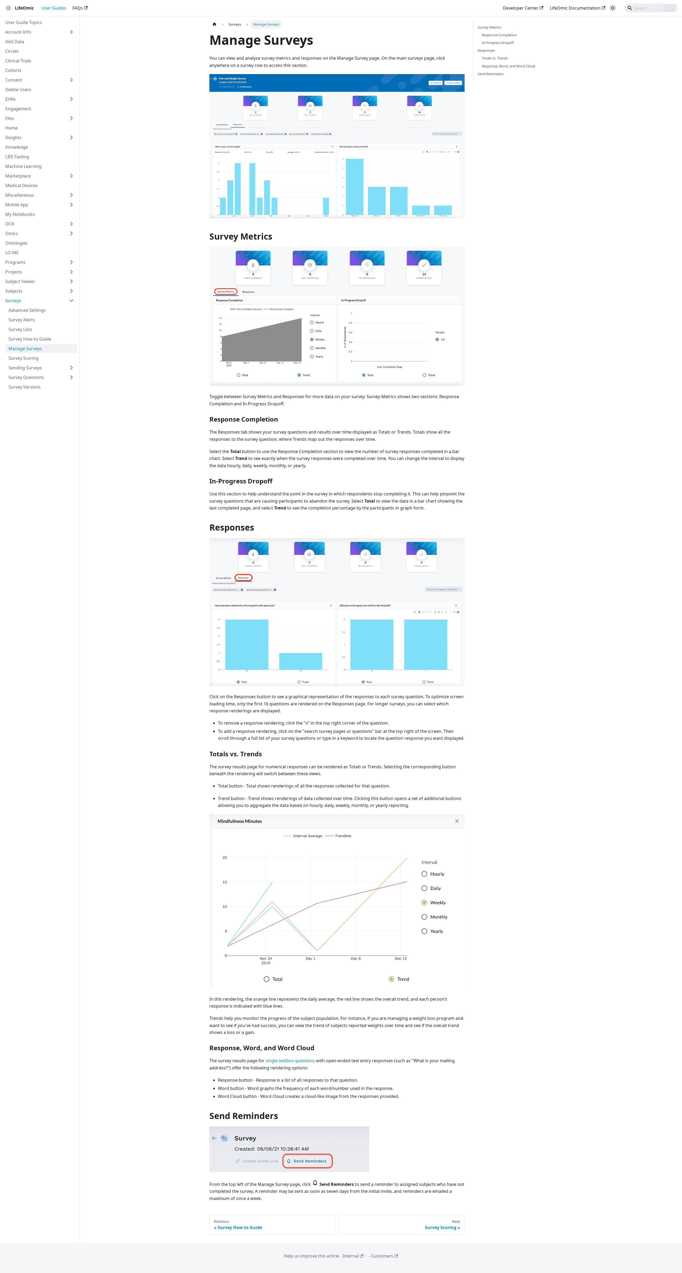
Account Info (18, 32)
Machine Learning (23, 166)
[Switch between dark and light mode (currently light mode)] (612, 8)
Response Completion (499, 35)
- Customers (381, 1256)
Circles (12, 51)
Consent (13, 80)
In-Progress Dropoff (498, 42)
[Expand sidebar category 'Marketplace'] (71, 176)
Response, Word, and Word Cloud (508, 66)
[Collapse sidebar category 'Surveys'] (71, 300)
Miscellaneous (19, 195)
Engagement (18, 109)
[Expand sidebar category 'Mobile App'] (71, 204)
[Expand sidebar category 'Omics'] (71, 233)
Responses (486, 50)
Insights (13, 137)
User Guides (53, 8)
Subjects (13, 291)
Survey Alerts (22, 320)
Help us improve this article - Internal (321, 1256)
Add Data (14, 42)
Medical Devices (21, 185)
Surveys (13, 301)
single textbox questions (290, 1061)
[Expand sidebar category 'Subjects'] (71, 291)
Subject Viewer (20, 281)
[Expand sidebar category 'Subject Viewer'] (71, 281)
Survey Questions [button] (26, 377)
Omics (11, 233)
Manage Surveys (25, 348)
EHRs (10, 99)
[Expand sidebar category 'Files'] (71, 118)
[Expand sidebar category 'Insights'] (71, 137)
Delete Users (18, 89)
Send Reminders (491, 73)
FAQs (77, 8)
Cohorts (13, 70)
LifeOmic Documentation (575, 8)
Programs (15, 262)
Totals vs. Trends (495, 58)
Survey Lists (20, 329)
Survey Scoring (24, 358)
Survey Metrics (489, 27)
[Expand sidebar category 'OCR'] (71, 224)
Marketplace (18, 176)
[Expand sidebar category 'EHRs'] (71, 99)
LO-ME (12, 253)
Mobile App (16, 205)
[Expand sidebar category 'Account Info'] (71, 32)
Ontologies (16, 243)
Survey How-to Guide (30, 339)
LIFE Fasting (17, 157)
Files (9, 118)
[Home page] (214, 24)
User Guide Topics (23, 22)
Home (11, 128)
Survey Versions (25, 387)
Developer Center (520, 8)
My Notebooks (20, 214)
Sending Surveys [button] (25, 368)
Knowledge (16, 147)
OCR (9, 224)
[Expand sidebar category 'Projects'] (71, 272)
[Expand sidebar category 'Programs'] (71, 262)
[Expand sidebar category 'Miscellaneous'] (71, 195)
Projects (13, 272)
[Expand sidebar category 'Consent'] (71, 80)
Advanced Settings (27, 310)
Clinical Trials (18, 61)
